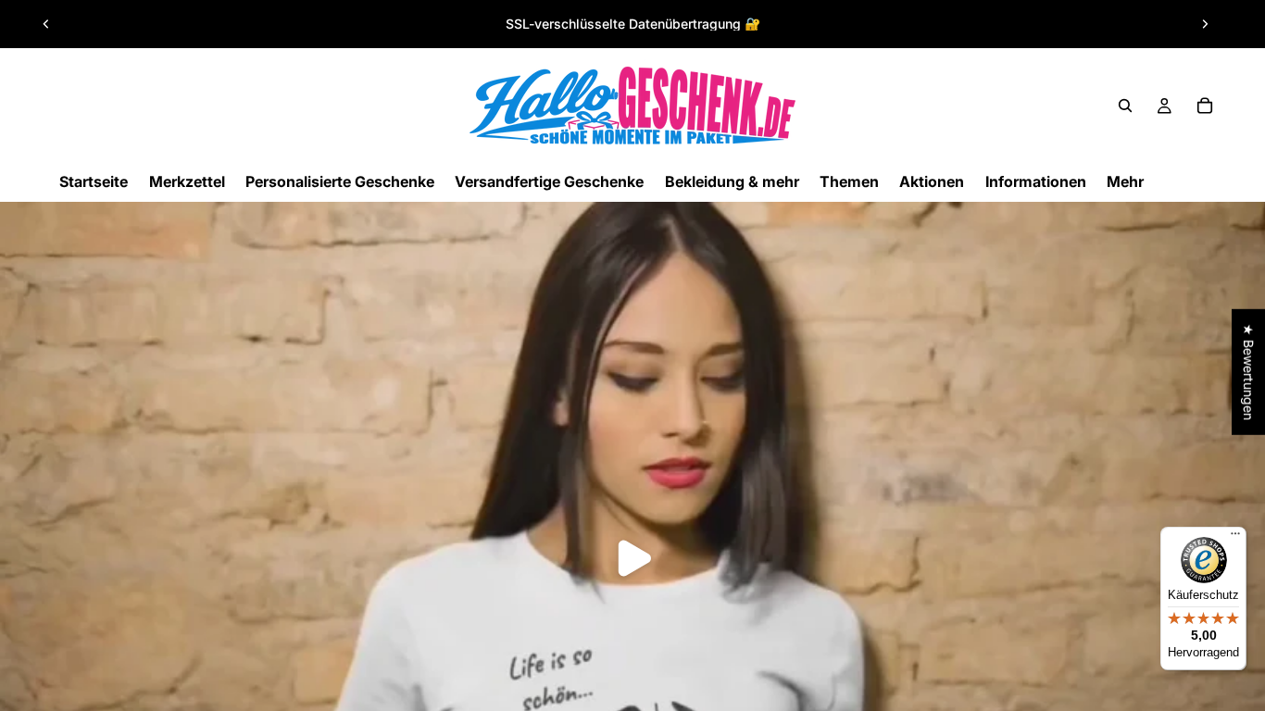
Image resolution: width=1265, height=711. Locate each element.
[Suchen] (1125, 105)
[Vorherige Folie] (46, 24)
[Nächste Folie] (1204, 24)
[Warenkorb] (1204, 105)
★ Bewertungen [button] (1249, 372)
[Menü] (1235, 538)
